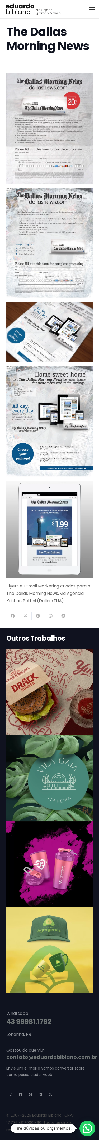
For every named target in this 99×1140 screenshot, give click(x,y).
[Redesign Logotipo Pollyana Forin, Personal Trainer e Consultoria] (49, 864)
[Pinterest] (30, 1095)
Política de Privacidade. (50, 1130)
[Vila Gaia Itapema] (49, 778)
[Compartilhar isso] (12, 616)
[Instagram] (10, 1095)
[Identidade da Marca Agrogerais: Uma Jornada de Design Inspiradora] (49, 950)
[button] (92, 9)
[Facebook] (20, 1095)
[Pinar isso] (38, 616)
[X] (50, 1095)
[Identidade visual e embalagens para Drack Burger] (49, 692)
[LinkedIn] (40, 1095)
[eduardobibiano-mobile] (33, 9)
